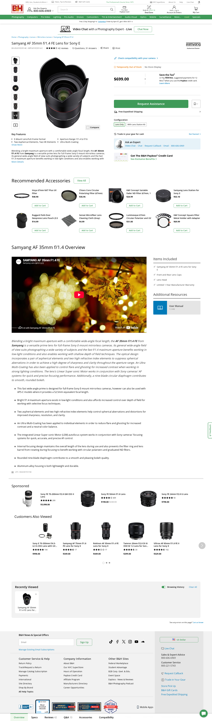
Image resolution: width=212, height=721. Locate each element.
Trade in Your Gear (175, 679)
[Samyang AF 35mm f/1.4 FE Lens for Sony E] (64, 93)
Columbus (102, 22)
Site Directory (25, 683)
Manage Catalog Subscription (33, 671)
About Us (172, 2)
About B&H (69, 663)
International (25, 679)
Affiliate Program (72, 679)
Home (14, 37)
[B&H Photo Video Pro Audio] (19, 8)
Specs (34, 717)
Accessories (85, 717)
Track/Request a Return (30, 667)
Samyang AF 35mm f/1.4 (63, 37)
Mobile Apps (146, 707)
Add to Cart (40, 205)
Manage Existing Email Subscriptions (36, 649)
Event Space (114, 675)
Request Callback (174, 673)
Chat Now (143, 29)
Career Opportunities (74, 687)
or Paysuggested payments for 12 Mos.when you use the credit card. (178, 79)
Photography (23, 37)
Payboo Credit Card (73, 675)
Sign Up (84, 642)
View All (81, 180)
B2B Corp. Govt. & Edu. (119, 671)
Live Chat (190, 2)
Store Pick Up (168, 686)
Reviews (51, 717)
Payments (23, 675)
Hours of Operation (73, 671)
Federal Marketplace (118, 663)
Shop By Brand (26, 687)
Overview (19, 717)
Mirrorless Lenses (44, 37)
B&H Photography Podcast (121, 683)
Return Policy (25, 663)
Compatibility (106, 717)
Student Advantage (117, 667)
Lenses (33, 37)
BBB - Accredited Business (26, 707)
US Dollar (181, 639)
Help (181, 2)
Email (23, 642)
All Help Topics (26, 691)
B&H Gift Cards (169, 690)
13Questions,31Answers (84, 48)
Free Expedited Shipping (174, 694)
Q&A (68, 717)
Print (118, 48)
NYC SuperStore (159, 2)
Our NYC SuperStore (73, 667)
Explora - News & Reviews (120, 679)
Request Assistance (151, 104)
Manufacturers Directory (75, 683)
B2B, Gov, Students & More (36, 2)
